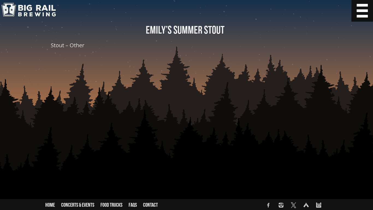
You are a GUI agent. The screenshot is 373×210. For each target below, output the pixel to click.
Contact (150, 205)
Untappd (306, 205)
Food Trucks (111, 205)
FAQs (133, 205)
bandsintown (318, 205)
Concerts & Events (77, 205)
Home (50, 205)
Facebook (268, 205)
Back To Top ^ (362, 199)
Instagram (281, 205)
